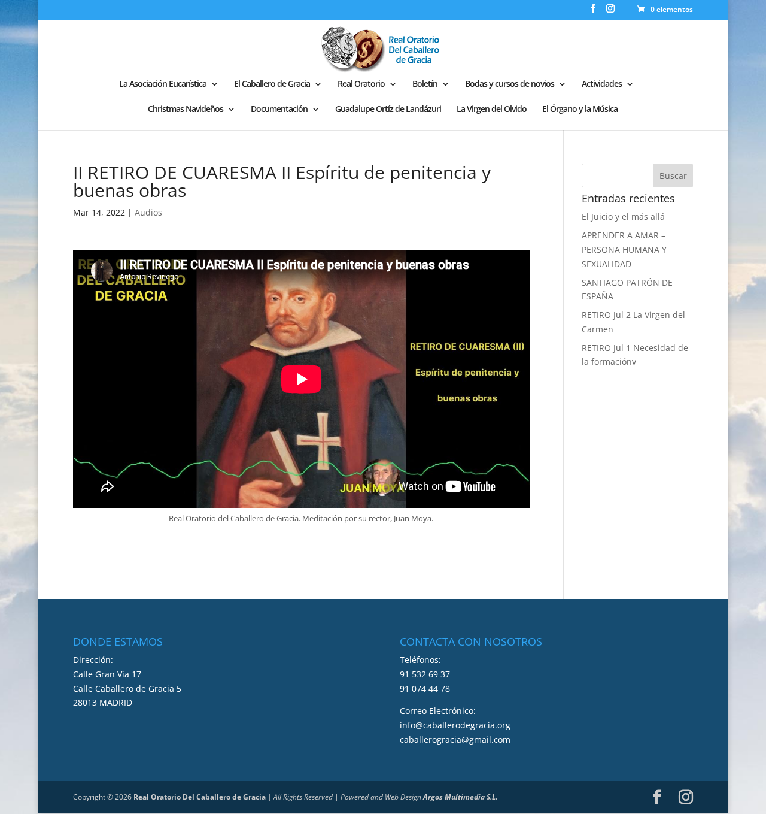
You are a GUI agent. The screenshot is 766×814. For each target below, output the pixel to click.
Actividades (602, 84)
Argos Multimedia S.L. (460, 797)
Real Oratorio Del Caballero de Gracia (199, 797)
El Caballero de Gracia (272, 84)
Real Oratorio (361, 84)
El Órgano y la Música (580, 109)
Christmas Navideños (185, 109)
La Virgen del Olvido (492, 109)
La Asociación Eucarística (162, 84)
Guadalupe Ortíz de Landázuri (388, 109)
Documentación (279, 109)
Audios (148, 212)
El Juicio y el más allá (623, 216)
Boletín (424, 84)
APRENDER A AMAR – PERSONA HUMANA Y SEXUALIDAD (624, 249)
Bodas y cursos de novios (509, 84)
